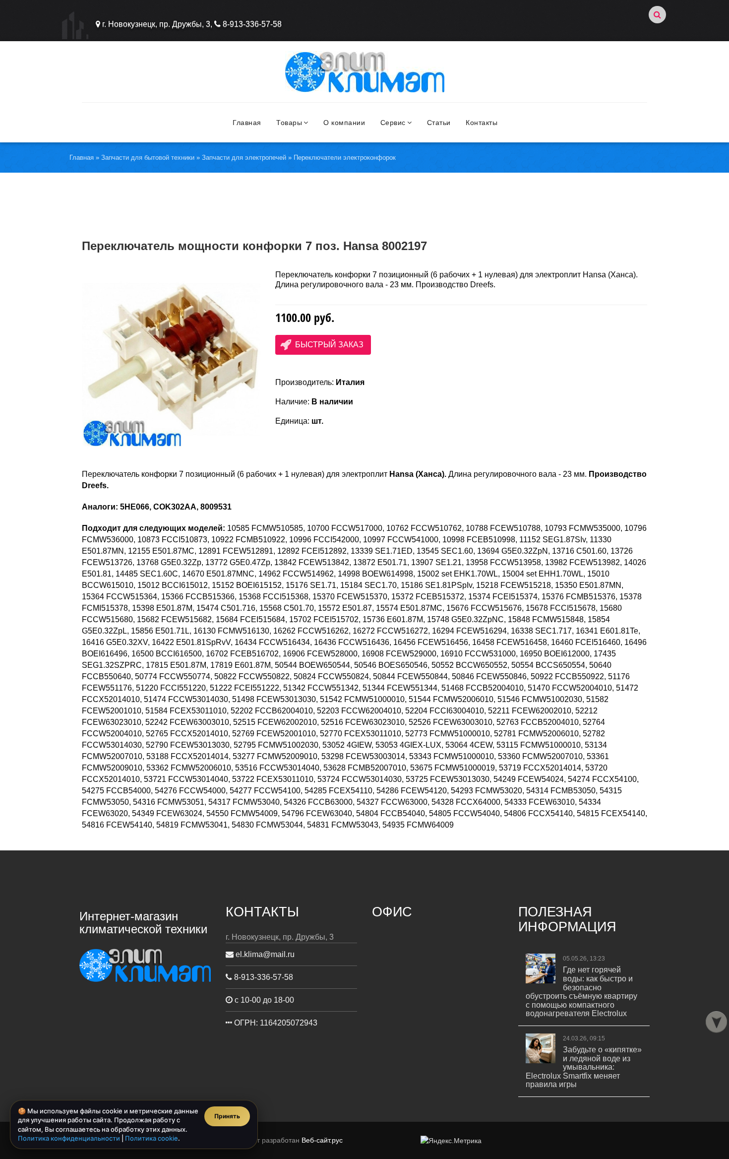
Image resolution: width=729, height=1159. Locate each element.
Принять (227, 1116)
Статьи (439, 123)
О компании (344, 123)
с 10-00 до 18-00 (263, 1000)
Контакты (481, 123)
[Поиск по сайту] (657, 14)
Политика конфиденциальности (69, 1138)
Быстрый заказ (329, 344)
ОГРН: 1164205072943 (274, 1023)
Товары (289, 123)
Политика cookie (151, 1138)
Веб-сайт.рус (322, 1140)
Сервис (393, 123)
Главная (247, 123)
